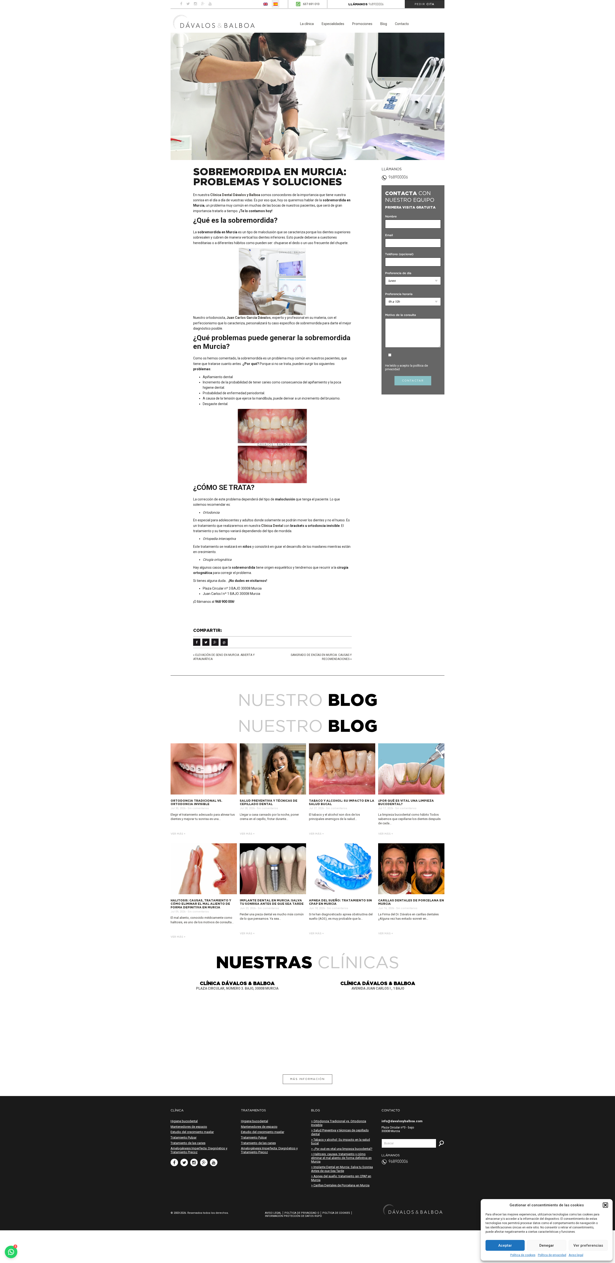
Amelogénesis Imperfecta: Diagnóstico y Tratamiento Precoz (199, 1150)
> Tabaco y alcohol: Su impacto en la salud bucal (340, 1141)
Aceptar (505, 1245)
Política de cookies (522, 1255)
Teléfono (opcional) (399, 254)
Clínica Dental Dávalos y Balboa (235, 195)
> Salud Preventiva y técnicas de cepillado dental (340, 1132)
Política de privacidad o (301, 1212)
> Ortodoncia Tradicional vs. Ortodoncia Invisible (338, 1123)
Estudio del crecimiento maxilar (192, 1132)
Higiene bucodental (184, 1121)
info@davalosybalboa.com (402, 1121)
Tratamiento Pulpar (184, 1137)
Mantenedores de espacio (189, 1126)
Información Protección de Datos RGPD (293, 1216)
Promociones (362, 24)
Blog (383, 24)
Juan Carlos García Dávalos (249, 318)
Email (389, 235)
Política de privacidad (552, 1255)
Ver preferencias (588, 1245)
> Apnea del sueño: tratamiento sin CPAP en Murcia (341, 1178)
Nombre (391, 216)
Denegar (546, 1245)
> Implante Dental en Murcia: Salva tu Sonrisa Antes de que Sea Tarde (342, 1169)
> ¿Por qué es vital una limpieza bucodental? (341, 1149)
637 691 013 (311, 4)
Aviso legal (576, 1255)
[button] (605, 1205)
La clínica (307, 24)
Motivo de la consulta (400, 315)
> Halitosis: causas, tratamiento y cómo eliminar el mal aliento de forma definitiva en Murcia (341, 1157)
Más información (307, 1079)
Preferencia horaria (398, 294)
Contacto (402, 24)
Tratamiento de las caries (188, 1143)
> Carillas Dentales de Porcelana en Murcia (340, 1185)
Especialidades (333, 24)
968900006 (376, 4)
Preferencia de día (398, 273)
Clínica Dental (272, 526)
